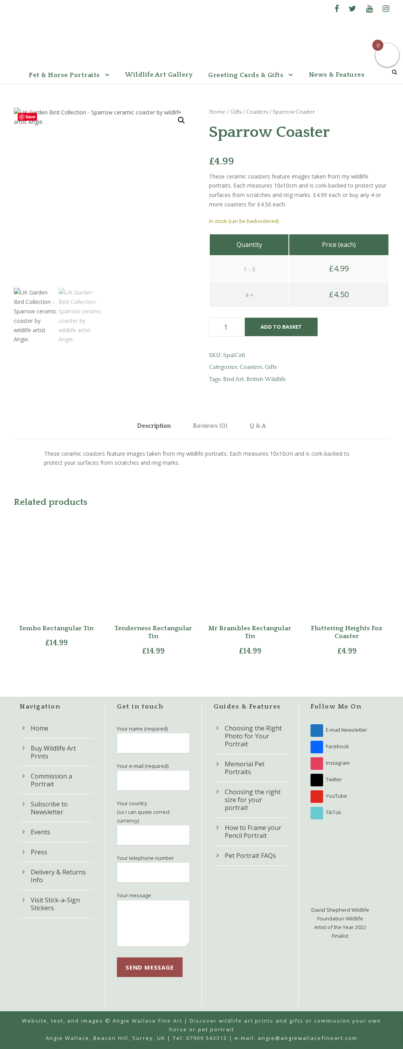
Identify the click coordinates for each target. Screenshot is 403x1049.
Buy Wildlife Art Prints (53, 752)
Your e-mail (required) (142, 765)
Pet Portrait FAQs (250, 855)
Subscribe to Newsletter (49, 808)
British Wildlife (266, 379)
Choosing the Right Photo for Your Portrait (253, 736)
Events (40, 832)
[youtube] (369, 8)
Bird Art (233, 379)
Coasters (257, 112)
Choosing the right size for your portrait (253, 800)
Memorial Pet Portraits (244, 768)
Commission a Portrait (51, 780)
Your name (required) (142, 728)
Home (217, 112)
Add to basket (281, 326)
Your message (134, 895)
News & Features (337, 74)
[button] (181, 120)
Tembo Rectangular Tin (56, 628)
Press (39, 852)
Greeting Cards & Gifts (245, 75)
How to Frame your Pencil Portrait (253, 831)
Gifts (236, 112)
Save (30, 117)
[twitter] (352, 8)
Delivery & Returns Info (58, 876)
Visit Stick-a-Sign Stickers (55, 904)
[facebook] (337, 8)
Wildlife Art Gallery (158, 74)
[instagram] (386, 8)
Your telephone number (145, 857)
